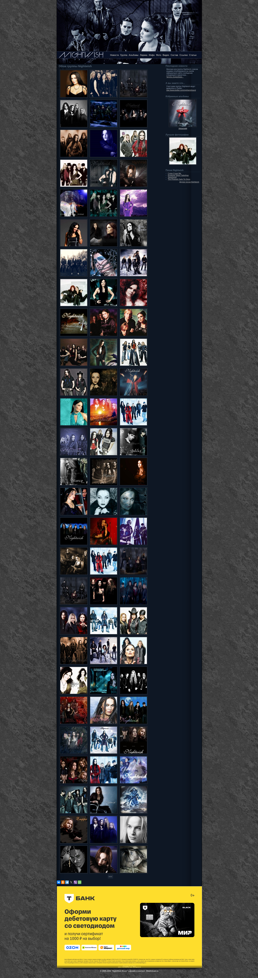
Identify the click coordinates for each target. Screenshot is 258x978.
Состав (174, 55)
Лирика (143, 55)
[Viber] (75, 882)
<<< (110, 877)
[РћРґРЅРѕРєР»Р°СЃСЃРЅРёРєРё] (63, 882)
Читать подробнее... (174, 77)
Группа (123, 55)
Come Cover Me (174, 173)
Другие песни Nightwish (189, 182)
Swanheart (172, 177)
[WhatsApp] (79, 882)
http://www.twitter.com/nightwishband (181, 90)
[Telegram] (67, 882)
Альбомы (133, 55)
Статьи (192, 55)
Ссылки (183, 55)
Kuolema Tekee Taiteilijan (178, 175)
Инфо (152, 55)
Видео (166, 55)
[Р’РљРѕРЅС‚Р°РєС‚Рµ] (58, 882)
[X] (71, 882)
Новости (114, 55)
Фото (158, 55)
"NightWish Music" (120, 971)
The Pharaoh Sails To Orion (179, 179)
